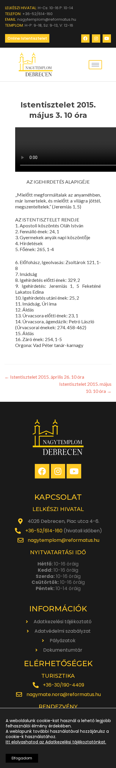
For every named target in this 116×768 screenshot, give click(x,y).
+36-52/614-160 (43, 530)
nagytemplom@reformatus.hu (63, 540)
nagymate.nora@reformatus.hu (63, 694)
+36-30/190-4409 (63, 685)
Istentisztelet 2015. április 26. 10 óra (44, 377)
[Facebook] (85, 38)
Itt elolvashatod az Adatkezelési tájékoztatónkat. (56, 742)
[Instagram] (96, 38)
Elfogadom (22, 758)
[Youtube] (107, 38)
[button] (27, 38)
